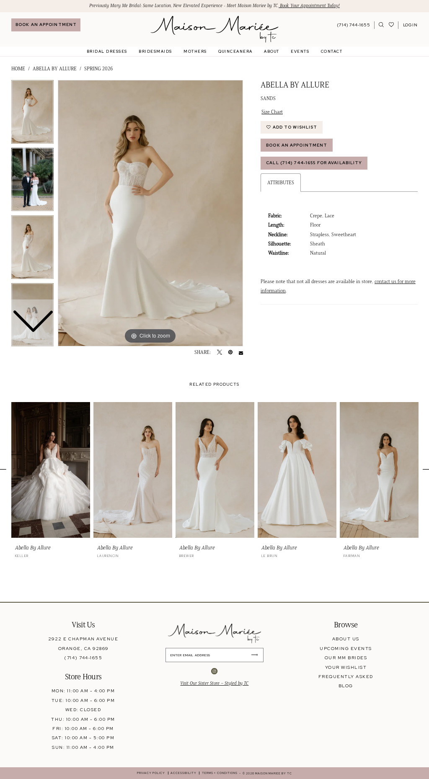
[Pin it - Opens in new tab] (230, 352)
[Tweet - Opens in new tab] (219, 352)
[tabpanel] (150, 213)
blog (346, 686)
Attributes (280, 182)
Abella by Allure (55, 69)
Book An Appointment (296, 145)
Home (18, 69)
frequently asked (345, 676)
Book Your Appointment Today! (309, 5)
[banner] (214, 29)
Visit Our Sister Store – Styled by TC (214, 683)
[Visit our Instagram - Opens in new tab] (214, 671)
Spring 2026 (98, 69)
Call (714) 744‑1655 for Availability (314, 162)
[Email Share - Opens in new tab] (241, 353)
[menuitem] (45, 24)
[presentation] (50, 470)
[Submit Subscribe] (257, 655)
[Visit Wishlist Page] (391, 25)
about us (345, 639)
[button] (410, 25)
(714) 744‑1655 (83, 657)
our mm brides (346, 657)
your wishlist (346, 667)
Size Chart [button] (272, 111)
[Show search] (381, 25)
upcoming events (346, 648)
